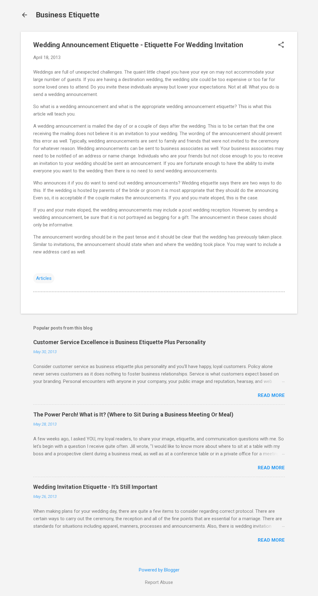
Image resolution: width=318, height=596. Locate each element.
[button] (281, 45)
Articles (44, 278)
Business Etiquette (67, 15)
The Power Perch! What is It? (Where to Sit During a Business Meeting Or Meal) (133, 414)
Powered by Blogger (159, 570)
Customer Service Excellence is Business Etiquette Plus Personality (119, 342)
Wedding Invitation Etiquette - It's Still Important (95, 487)
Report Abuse (159, 582)
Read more (271, 395)
